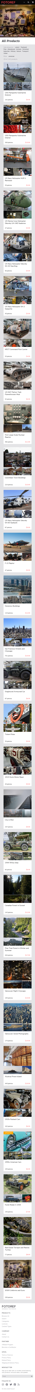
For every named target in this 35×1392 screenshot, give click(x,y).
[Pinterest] (7, 1384)
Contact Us (5, 1337)
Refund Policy (6, 1360)
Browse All (5, 1316)
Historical (25, 49)
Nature (19, 51)
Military (13, 51)
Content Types (6, 1326)
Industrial (7, 51)
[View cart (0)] (33, 2)
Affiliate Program (7, 1345)
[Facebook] (15, 1384)
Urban (5, 53)
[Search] (28, 2)
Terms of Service (7, 1355)
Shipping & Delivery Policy (10, 1363)
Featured (24, 47)
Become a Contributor (9, 1347)
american (11, 56)
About (4, 1334)
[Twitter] (11, 1384)
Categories (5, 1321)
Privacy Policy (6, 1358)
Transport (25, 51)
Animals (18, 49)
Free (5, 49)
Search (4, 1319)
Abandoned (11, 49)
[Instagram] (3, 1384)
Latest (17, 47)
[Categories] (24, 2)
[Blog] (19, 1384)
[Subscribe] (31, 1376)
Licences (5, 1324)
